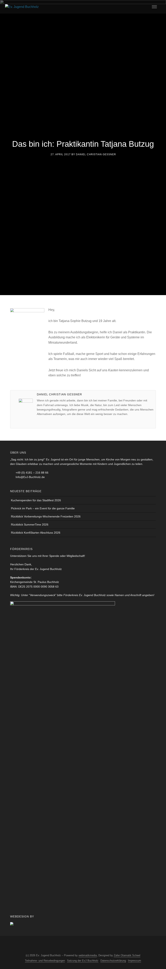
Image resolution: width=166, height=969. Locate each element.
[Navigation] (154, 6)
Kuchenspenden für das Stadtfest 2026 (36, 500)
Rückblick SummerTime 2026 (29, 524)
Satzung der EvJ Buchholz (82, 960)
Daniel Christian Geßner (96, 154)
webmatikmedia (88, 955)
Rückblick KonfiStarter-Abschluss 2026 (35, 532)
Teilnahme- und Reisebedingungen (45, 960)
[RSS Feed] (85, 945)
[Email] (40, 422)
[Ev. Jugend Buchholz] (22, 6)
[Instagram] (70, 945)
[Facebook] (46, 422)
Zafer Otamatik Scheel (127, 955)
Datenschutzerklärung (113, 960)
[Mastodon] (93, 945)
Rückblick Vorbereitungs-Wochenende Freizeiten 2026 (46, 516)
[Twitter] (52, 422)
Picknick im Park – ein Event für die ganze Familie (43, 508)
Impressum (134, 960)
